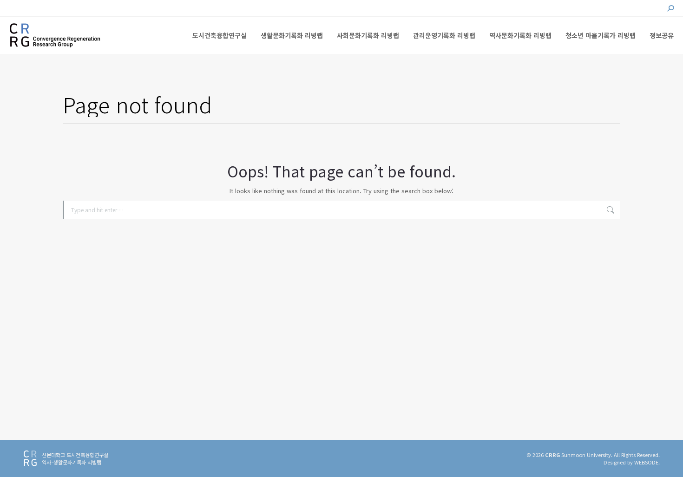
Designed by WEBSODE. (632, 462)
